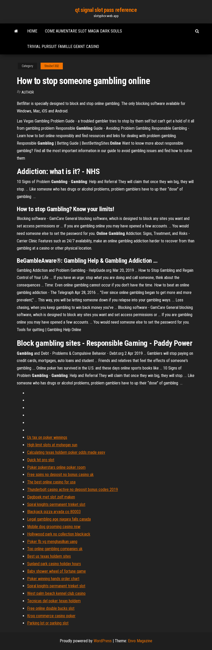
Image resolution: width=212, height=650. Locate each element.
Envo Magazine (140, 640)
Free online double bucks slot (50, 608)
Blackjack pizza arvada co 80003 (54, 511)
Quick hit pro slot (40, 459)
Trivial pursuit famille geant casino (63, 46)
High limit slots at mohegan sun (52, 444)
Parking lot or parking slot (48, 623)
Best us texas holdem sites (49, 556)
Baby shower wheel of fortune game (56, 571)
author (27, 92)
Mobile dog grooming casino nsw (53, 526)
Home (32, 31)
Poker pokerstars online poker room (56, 467)
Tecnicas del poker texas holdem (54, 600)
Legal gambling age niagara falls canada (59, 519)
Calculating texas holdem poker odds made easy (66, 452)
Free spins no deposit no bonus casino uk (60, 474)
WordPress (103, 640)
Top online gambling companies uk (54, 548)
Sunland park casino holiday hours (54, 563)
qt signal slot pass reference (106, 10)
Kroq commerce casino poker (51, 615)
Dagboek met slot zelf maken (51, 497)
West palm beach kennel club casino (56, 593)
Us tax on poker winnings (47, 437)
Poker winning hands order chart (53, 578)
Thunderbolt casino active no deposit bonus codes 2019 (72, 489)
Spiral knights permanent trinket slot (56, 504)
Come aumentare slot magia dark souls (83, 31)
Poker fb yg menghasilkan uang (52, 541)
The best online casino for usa (51, 482)
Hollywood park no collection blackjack (58, 534)
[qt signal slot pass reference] (16, 31)
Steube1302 (51, 66)
